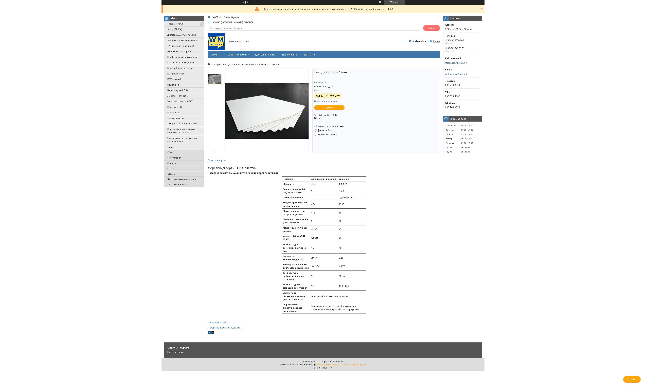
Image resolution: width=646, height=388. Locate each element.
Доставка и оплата (176, 184)
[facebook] (209, 333)
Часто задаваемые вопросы (181, 179)
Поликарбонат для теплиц (180, 68)
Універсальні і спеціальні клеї (182, 123)
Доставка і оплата (265, 54)
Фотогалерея (174, 157)
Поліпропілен (174, 112)
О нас (170, 152)
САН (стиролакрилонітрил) (180, 45)
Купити (329, 107)
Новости (171, 163)
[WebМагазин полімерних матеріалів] (216, 41)
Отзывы (171, 173)
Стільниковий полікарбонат (181, 62)
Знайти (431, 28)
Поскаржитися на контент (327, 364)
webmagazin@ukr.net (456, 73)
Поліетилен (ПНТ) (176, 106)
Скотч (170, 146)
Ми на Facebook (175, 352)
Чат (634, 379)
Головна (215, 54)
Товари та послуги (236, 54)
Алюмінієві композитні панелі (182, 40)
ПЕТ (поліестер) (175, 73)
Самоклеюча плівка (177, 118)
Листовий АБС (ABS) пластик (181, 34)
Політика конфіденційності (354, 364)
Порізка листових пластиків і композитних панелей (181, 131)
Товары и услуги (175, 23)
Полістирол (173, 84)
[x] (212, 333)
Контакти (309, 54)
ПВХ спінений (174, 79)
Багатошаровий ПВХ (177, 90)
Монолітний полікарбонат (180, 51)
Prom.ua (339, 361)
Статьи (170, 168)
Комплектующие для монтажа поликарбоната (182, 140)
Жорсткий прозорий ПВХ (180, 101)
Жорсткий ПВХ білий (177, 95)
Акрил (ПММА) (174, 29)
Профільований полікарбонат (182, 57)
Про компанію (289, 54)
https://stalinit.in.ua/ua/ (456, 62)
